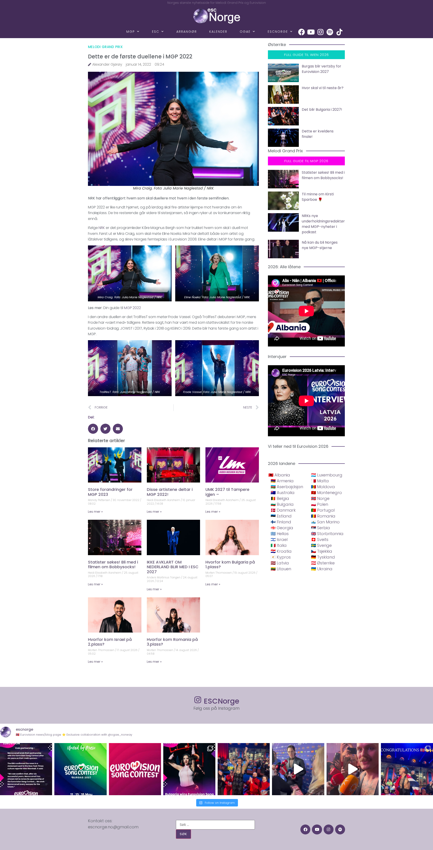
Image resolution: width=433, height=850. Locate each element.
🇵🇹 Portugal (323, 510)
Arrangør (186, 31)
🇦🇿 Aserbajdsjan (287, 487)
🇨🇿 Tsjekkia (321, 551)
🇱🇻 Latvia (280, 563)
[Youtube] (311, 32)
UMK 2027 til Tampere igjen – (227, 492)
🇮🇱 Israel (279, 539)
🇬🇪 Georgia (282, 528)
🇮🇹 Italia (279, 545)
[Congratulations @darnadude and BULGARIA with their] (189, 769)
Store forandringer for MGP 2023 (110, 492)
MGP (130, 31)
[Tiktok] (339, 32)
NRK (102, 227)
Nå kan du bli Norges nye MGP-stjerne (320, 245)
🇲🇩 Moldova (323, 487)
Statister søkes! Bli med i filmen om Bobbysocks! (113, 564)
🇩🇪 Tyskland (323, 557)
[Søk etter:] (215, 824)
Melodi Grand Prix (105, 46)
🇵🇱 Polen (319, 504)
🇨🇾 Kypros (281, 557)
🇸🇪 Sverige (321, 545)
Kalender (218, 31)
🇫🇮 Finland (281, 522)
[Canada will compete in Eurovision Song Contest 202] (135, 769)
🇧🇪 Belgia (280, 498)
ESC (155, 31)
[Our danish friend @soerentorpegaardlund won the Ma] (298, 769)
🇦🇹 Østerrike (323, 563)
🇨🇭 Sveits (319, 539)
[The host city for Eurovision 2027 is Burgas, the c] (80, 769)
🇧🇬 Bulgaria (282, 504)
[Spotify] (330, 32)
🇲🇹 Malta (320, 481)
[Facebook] (301, 32)
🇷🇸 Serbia (320, 528)
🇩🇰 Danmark (283, 510)
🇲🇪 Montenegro (326, 492)
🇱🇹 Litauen (281, 569)
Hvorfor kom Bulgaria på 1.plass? (230, 564)
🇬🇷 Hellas (280, 533)
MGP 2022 (132, 307)
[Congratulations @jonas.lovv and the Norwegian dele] (407, 769)
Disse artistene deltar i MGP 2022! (170, 492)
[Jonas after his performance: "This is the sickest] (244, 769)
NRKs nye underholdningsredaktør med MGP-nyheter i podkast (323, 224)
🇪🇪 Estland (281, 516)
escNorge (278, 31)
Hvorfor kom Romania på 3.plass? (172, 642)
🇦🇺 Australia (283, 492)
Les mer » (95, 511)
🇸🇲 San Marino (325, 522)
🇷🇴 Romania (323, 516)
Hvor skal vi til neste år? (322, 87)
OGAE (245, 31)
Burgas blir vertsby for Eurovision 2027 (321, 69)
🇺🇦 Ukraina (321, 569)
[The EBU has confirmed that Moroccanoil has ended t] (26, 769)
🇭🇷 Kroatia (281, 551)
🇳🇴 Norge (320, 498)
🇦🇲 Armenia (282, 481)
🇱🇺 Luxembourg (326, 475)
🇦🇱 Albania (279, 475)
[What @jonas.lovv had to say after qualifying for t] (353, 769)
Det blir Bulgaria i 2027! (322, 109)
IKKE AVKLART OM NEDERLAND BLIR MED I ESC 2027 (172, 567)
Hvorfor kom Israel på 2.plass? (110, 642)
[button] (93, 429)
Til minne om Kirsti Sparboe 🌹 (318, 197)
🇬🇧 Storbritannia (327, 533)
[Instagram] (320, 32)
